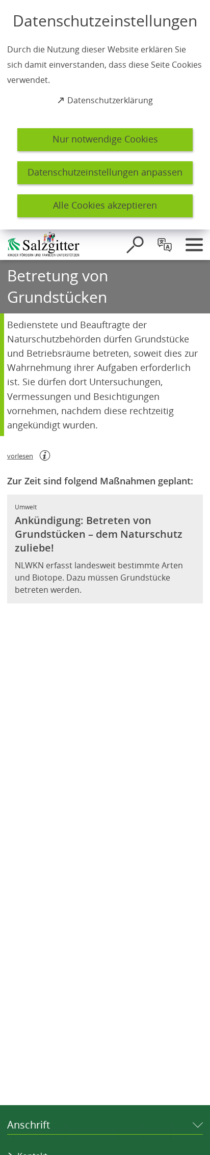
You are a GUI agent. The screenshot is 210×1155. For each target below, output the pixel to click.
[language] (164, 244)
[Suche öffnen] (135, 244)
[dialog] (105, 114)
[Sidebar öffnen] (194, 244)
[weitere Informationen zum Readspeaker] (44, 455)
